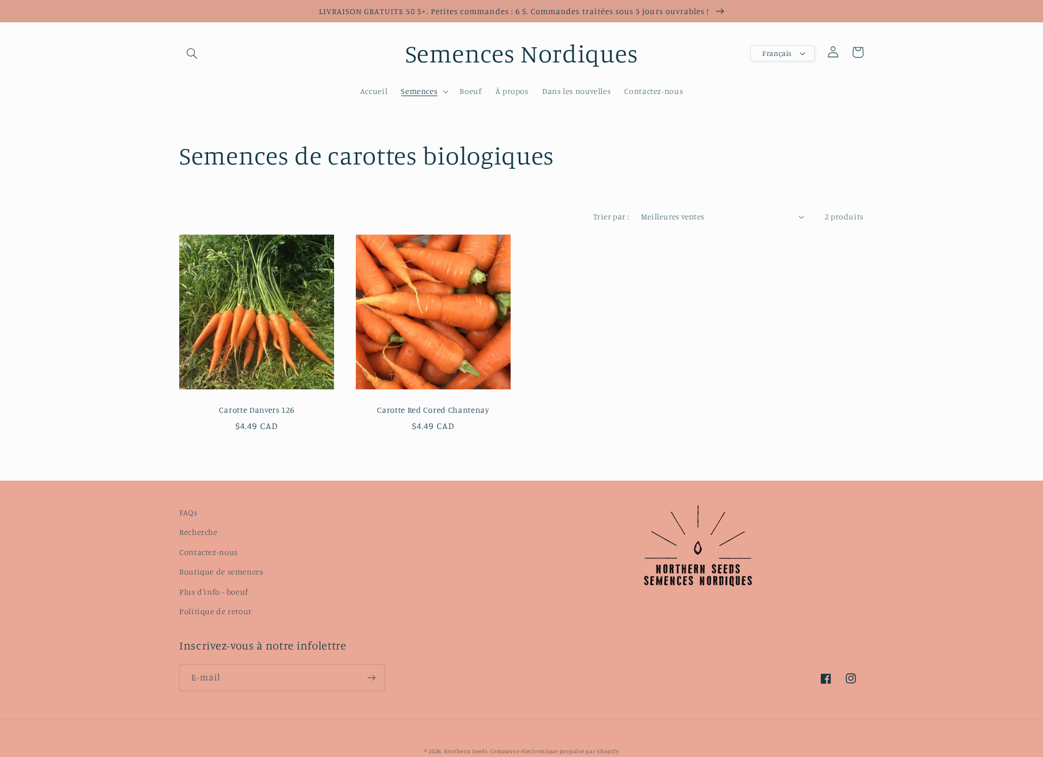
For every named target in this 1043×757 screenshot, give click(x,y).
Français (776, 53)
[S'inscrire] (371, 677)
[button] (191, 53)
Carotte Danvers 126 (256, 410)
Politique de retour (215, 611)
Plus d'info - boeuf (213, 591)
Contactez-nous (208, 552)
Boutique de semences (221, 571)
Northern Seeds (465, 751)
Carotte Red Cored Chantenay (433, 410)
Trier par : (611, 216)
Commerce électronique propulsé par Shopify (554, 751)
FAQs (188, 512)
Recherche (198, 532)
